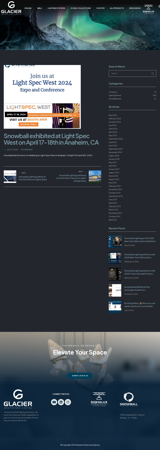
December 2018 (115, 152)
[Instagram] (68, 402)
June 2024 (113, 129)
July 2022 (113, 142)
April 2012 (113, 220)
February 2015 (115, 186)
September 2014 (116, 196)
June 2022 (113, 145)
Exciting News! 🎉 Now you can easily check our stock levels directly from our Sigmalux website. (139, 305)
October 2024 (115, 122)
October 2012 (114, 216)
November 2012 (115, 213)
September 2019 (116, 149)
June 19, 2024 (12, 149)
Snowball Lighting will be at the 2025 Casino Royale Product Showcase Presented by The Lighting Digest (139, 272)
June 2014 (113, 199)
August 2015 (114, 179)
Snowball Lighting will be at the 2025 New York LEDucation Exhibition (139, 256)
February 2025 (115, 118)
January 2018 (114, 159)
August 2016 (114, 172)
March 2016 (113, 176)
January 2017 (114, 169)
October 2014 (114, 193)
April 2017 (113, 166)
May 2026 (113, 115)
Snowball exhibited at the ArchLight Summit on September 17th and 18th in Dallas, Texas (137, 289)
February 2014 (115, 206)
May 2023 (113, 135)
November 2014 (115, 189)
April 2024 (113, 132)
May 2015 (113, 183)
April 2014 (113, 203)
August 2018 (114, 155)
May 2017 (113, 162)
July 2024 (113, 125)
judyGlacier (28, 149)
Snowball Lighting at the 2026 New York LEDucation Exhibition (140, 239)
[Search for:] (132, 73)
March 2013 (113, 209)
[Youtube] (54, 402)
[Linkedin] (61, 402)
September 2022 (116, 139)
